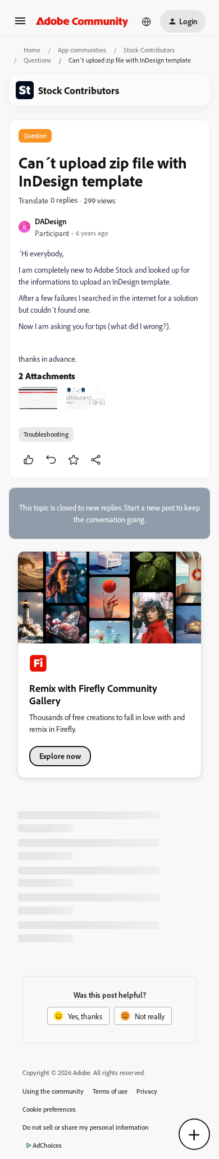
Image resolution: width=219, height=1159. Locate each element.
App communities (82, 50)
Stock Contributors (149, 50)
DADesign (51, 221)
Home (32, 50)
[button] (20, 24)
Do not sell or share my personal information (85, 1127)
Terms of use (110, 1091)
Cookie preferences (49, 1109)
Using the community (53, 1091)
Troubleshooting (46, 434)
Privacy (146, 1091)
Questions (37, 60)
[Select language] (147, 21)
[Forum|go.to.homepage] (82, 21)
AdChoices (47, 1145)
